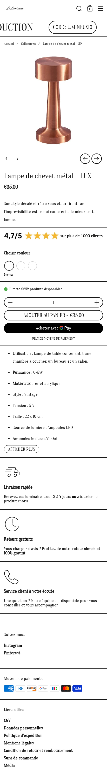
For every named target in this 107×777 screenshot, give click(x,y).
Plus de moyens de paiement (53, 338)
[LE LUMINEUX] (38, 8)
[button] (79, 8)
